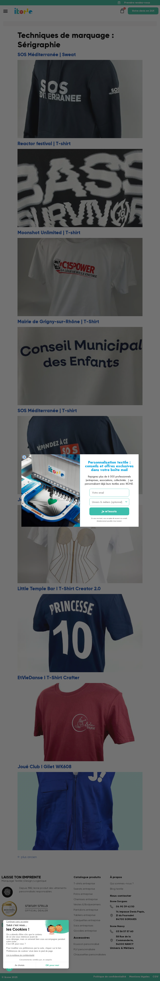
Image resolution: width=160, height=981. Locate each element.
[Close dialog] (24, 457)
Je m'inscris (109, 511)
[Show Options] (126, 502)
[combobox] (108, 502)
